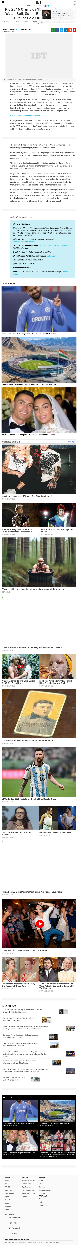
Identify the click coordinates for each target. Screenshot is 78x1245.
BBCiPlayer (51, 256)
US (6, 1184)
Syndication (26, 1187)
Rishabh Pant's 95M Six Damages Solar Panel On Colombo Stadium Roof (29, 334)
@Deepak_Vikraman (24, 29)
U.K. (40, 1208)
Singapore (43, 1205)
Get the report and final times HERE (25, 116)
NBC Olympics (62, 246)
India (7, 1180)
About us (42, 1180)
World (7, 1187)
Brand (41, 1184)
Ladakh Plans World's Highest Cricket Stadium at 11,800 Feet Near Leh (29, 384)
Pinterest (15, 1228)
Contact (42, 1193)
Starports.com (18, 242)
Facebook (15, 1218)
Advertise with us (28, 1180)
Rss (15, 1233)
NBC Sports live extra (47, 246)
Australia (42, 1199)
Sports (7, 1196)
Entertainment (10, 1200)
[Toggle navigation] (3, 2)
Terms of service (28, 1190)
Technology (9, 1193)
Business (8, 1190)
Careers (42, 1187)
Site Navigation (44, 1190)
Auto (7, 1203)
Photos (8, 1206)
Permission (26, 1184)
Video (7, 1209)
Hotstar (31, 242)
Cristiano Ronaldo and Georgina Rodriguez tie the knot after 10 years (29, 435)
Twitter (15, 1223)
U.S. (40, 1212)
